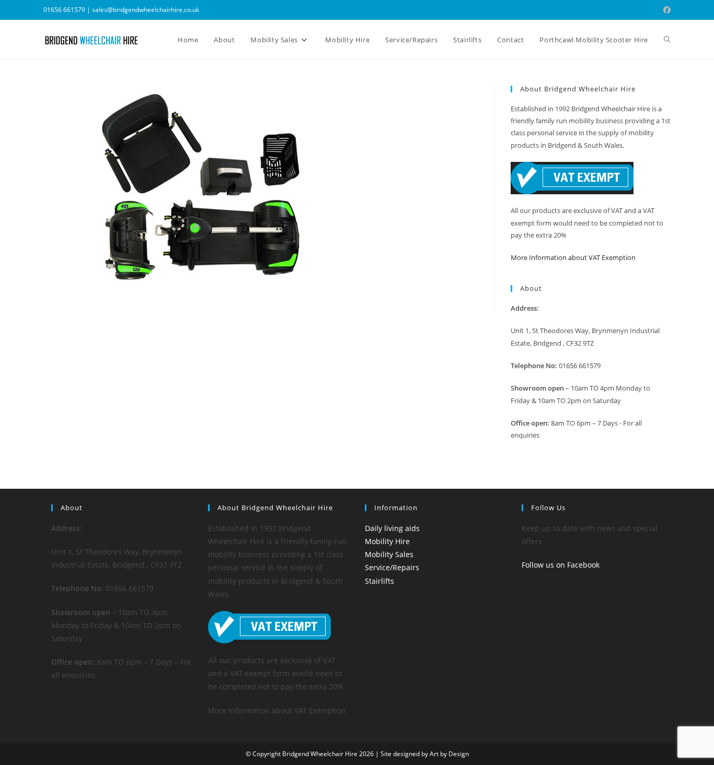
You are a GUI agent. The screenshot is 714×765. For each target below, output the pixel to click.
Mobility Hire (387, 541)
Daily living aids (392, 528)
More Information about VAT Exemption (573, 257)
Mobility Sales (389, 554)
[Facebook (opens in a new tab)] (665, 10)
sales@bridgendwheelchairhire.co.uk (145, 9)
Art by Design (449, 753)
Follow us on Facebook (561, 565)
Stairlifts (379, 581)
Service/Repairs (392, 567)
